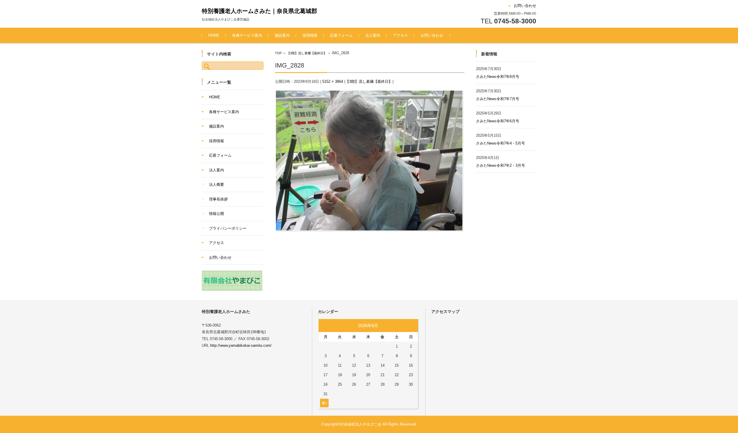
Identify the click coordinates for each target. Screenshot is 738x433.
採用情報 (309, 35)
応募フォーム (341, 35)
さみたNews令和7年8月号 (497, 76)
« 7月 (323, 400)
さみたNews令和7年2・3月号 (500, 165)
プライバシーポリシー (227, 228)
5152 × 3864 (332, 81)
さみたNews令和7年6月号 (497, 121)
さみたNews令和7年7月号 (497, 99)
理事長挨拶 (218, 199)
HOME (213, 35)
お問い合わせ (432, 35)
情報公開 (216, 213)
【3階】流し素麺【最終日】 (307, 53)
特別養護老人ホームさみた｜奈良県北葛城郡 (259, 11)
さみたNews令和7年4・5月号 (500, 143)
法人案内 (372, 35)
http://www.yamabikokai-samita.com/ (241, 345)
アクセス (400, 35)
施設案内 (282, 35)
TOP (278, 53)
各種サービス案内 (247, 35)
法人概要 (216, 184)
